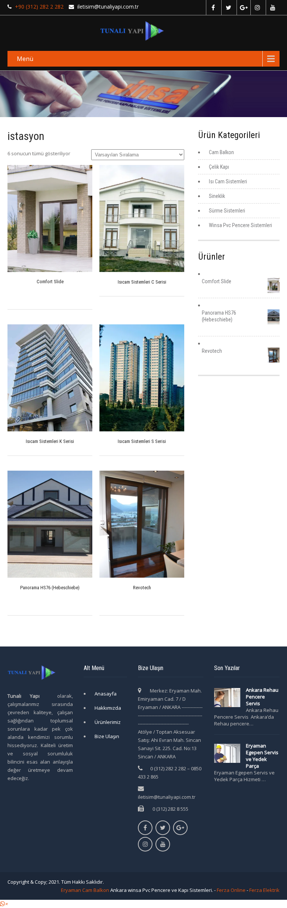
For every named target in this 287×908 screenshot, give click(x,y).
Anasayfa (106, 693)
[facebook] (213, 7)
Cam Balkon (221, 152)
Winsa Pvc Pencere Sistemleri (240, 225)
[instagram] (257, 7)
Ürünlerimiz (108, 722)
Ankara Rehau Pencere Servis (262, 697)
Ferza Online (231, 890)
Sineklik (217, 196)
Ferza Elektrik (264, 890)
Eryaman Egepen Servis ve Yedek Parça (262, 755)
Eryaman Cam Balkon (85, 890)
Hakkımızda (108, 707)
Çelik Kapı (219, 167)
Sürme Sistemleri (227, 211)
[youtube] (273, 7)
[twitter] (228, 7)
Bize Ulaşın (107, 736)
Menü (25, 59)
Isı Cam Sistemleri (228, 181)
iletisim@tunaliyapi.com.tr (166, 797)
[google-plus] (243, 7)
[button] (3, 904)
